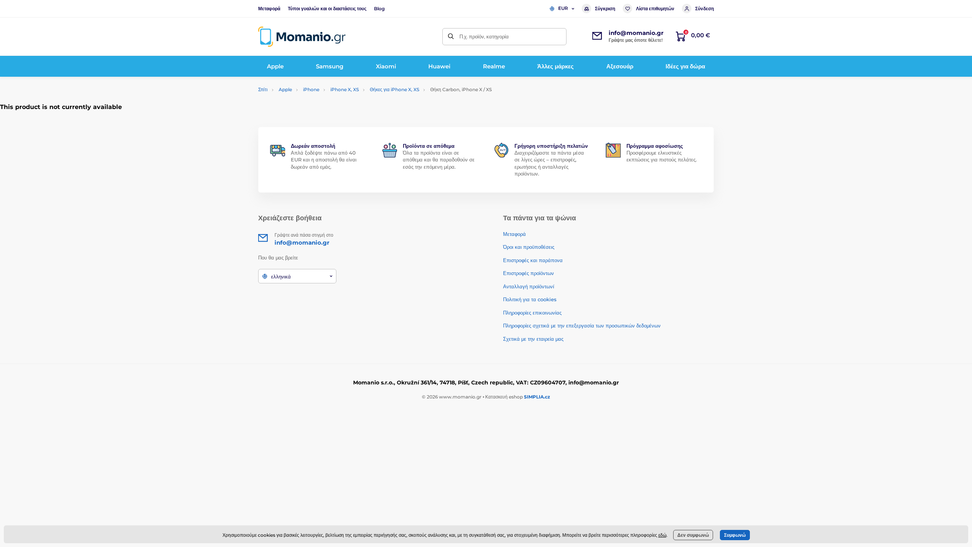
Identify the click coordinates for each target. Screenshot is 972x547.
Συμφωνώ (735, 535)
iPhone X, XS (344, 89)
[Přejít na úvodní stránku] (302, 37)
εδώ (662, 535)
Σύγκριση (605, 8)
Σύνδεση (704, 8)
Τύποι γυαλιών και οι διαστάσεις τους (327, 8)
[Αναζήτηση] (450, 36)
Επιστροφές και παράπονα (533, 260)
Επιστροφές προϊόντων (528, 273)
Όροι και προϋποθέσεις (528, 247)
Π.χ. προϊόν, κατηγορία (484, 36)
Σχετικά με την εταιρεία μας (533, 339)
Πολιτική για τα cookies (530, 299)
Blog (379, 8)
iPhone (311, 89)
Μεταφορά (269, 8)
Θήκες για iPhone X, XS (394, 89)
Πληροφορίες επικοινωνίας (532, 313)
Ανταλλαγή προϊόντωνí (528, 286)
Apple (285, 89)
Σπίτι (263, 89)
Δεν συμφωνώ (693, 535)
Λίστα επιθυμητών (655, 8)
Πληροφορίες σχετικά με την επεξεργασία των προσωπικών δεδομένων (582, 326)
